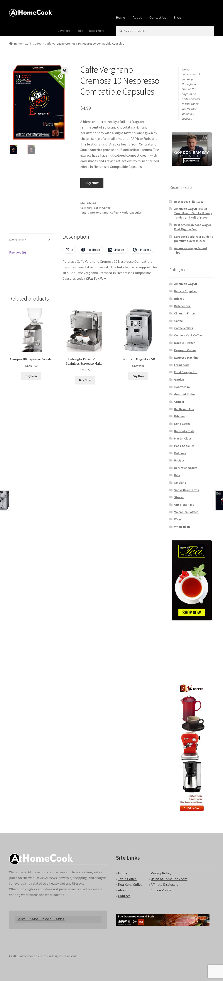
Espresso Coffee (185, 350)
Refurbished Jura (186, 468)
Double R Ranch (184, 343)
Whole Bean (182, 527)
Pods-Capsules (184, 446)
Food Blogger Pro (185, 372)
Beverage (64, 31)
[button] (64, 70)
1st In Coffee (127, 879)
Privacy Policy (161, 873)
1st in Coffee (33, 43)
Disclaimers (96, 31)
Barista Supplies (185, 291)
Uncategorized (184, 504)
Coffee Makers (183, 328)
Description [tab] (18, 239)
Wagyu (178, 519)
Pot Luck (180, 453)
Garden (179, 379)
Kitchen (179, 416)
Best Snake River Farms (40, 919)
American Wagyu (185, 284)
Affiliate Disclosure (165, 884)
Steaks (179, 497)
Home (120, 17)
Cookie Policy (161, 890)
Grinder (179, 402)
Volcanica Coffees (186, 512)
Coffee (178, 321)
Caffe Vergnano (98, 212)
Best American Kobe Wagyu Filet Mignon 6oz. (192, 227)
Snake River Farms (186, 490)
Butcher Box (182, 306)
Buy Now (92, 182)
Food (80, 31)
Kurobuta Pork (184, 431)
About (137, 17)
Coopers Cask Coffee (188, 335)
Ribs (177, 475)
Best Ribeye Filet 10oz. (189, 202)
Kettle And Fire (184, 409)
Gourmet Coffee (184, 394)
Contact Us (157, 17)
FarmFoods (181, 365)
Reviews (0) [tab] (17, 252)
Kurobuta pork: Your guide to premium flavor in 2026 (193, 239)
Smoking (180, 483)
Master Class (183, 438)
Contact (124, 896)
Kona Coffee (182, 424)
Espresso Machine (186, 357)
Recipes (179, 460)
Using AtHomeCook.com (169, 879)
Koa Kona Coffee (130, 884)
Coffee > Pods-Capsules (126, 212)
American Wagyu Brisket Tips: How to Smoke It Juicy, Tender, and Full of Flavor (193, 213)
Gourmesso (182, 387)
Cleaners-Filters (185, 313)
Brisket (179, 299)
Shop (177, 17)
